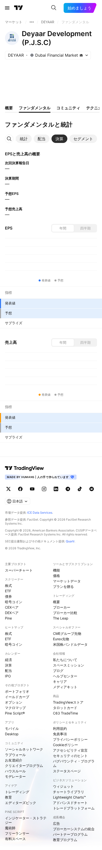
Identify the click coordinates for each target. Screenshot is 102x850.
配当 (8, 670)
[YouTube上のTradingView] (32, 488)
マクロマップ (15, 708)
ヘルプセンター (65, 676)
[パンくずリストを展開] (31, 22)
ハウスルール (15, 771)
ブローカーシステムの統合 (74, 829)
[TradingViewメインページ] (24, 468)
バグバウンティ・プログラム (74, 763)
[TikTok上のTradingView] (79, 488)
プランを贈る (63, 586)
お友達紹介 (13, 760)
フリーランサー (17, 833)
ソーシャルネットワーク (24, 749)
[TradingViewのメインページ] (18, 7)
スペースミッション (68, 665)
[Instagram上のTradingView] (44, 488)
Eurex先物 (61, 639)
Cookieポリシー (65, 745)
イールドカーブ (17, 697)
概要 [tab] (9, 107)
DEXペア (12, 613)
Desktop (12, 734)
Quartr (70, 541)
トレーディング (17, 792)
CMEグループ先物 (67, 633)
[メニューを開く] (7, 8)
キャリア (60, 681)
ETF (8, 591)
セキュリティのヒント (70, 756)
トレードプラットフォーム (74, 808)
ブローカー (61, 607)
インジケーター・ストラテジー (26, 820)
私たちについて (65, 660)
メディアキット (65, 687)
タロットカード (65, 708)
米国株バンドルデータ (70, 644)
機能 (56, 570)
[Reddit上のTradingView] (91, 488)
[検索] (54, 8)
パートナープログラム (70, 834)
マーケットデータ (67, 581)
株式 (8, 585)
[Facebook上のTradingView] (20, 488)
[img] (81, 55)
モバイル (12, 728)
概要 (56, 602)
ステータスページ (67, 771)
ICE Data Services (39, 512)
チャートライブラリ (68, 792)
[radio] (63, 228)
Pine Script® (15, 713)
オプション (13, 702)
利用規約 (60, 728)
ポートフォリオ (17, 691)
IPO (8, 676)
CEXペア (12, 607)
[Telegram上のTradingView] (67, 488)
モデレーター (15, 776)
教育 (8, 797)
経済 (8, 660)
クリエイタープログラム (24, 765)
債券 (8, 596)
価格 (56, 576)
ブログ (58, 670)
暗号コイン (13, 602)
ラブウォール (15, 755)
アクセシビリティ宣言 (70, 750)
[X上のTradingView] (8, 488)
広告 (56, 823)
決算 (8, 665)
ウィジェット (63, 786)
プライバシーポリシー (70, 739)
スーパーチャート (19, 570)
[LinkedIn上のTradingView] (55, 488)
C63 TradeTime (65, 713)
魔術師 (10, 828)
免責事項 (60, 734)
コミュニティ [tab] (68, 107)
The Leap (60, 618)
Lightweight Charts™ (69, 797)
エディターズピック (20, 803)
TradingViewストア (68, 702)
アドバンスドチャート (70, 803)
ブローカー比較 (65, 613)
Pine (8, 618)
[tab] (24, 139)
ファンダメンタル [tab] (35, 107)
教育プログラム (65, 840)
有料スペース (15, 839)
